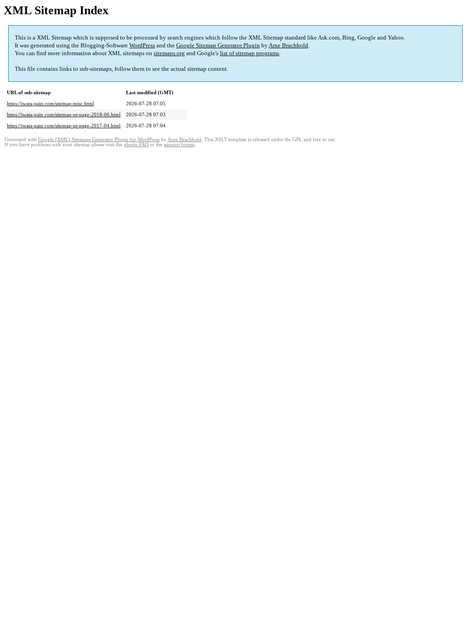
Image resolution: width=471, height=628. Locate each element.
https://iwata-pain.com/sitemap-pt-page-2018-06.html (64, 114)
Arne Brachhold (288, 45)
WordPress (142, 45)
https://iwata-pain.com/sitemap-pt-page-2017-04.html (64, 125)
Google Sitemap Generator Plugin (218, 45)
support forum (179, 144)
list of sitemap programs (249, 53)
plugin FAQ (136, 144)
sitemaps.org (169, 53)
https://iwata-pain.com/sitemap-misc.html (50, 103)
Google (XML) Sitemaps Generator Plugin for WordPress (99, 139)
